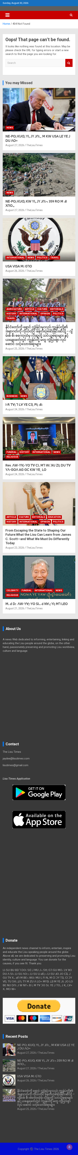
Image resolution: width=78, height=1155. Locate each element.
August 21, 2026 (14, 608)
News (10, 127)
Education (54, 517)
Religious (12, 457)
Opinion (45, 313)
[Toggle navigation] (7, 15)
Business (12, 396)
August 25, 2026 (14, 348)
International (15, 257)
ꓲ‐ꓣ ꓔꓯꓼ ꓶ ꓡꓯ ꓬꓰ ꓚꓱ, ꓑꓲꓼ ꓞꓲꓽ (23, 404)
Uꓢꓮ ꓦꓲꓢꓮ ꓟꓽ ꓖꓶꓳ (18, 266)
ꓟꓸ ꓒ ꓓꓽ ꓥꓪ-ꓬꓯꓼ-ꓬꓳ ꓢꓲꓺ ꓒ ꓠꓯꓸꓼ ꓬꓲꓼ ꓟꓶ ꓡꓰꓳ (36, 604)
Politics (42, 257)
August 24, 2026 (14, 409)
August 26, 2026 (14, 270)
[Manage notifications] (69, 1147)
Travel (54, 257)
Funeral (12, 452)
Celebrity (13, 590)
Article (29, 309)
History (11, 313)
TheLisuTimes (34, 145)
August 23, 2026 (14, 547)
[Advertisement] (39, 697)
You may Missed (18, 83)
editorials (56, 309)
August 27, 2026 (14, 145)
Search (69, 63)
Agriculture (14, 309)
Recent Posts (17, 1036)
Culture (42, 309)
